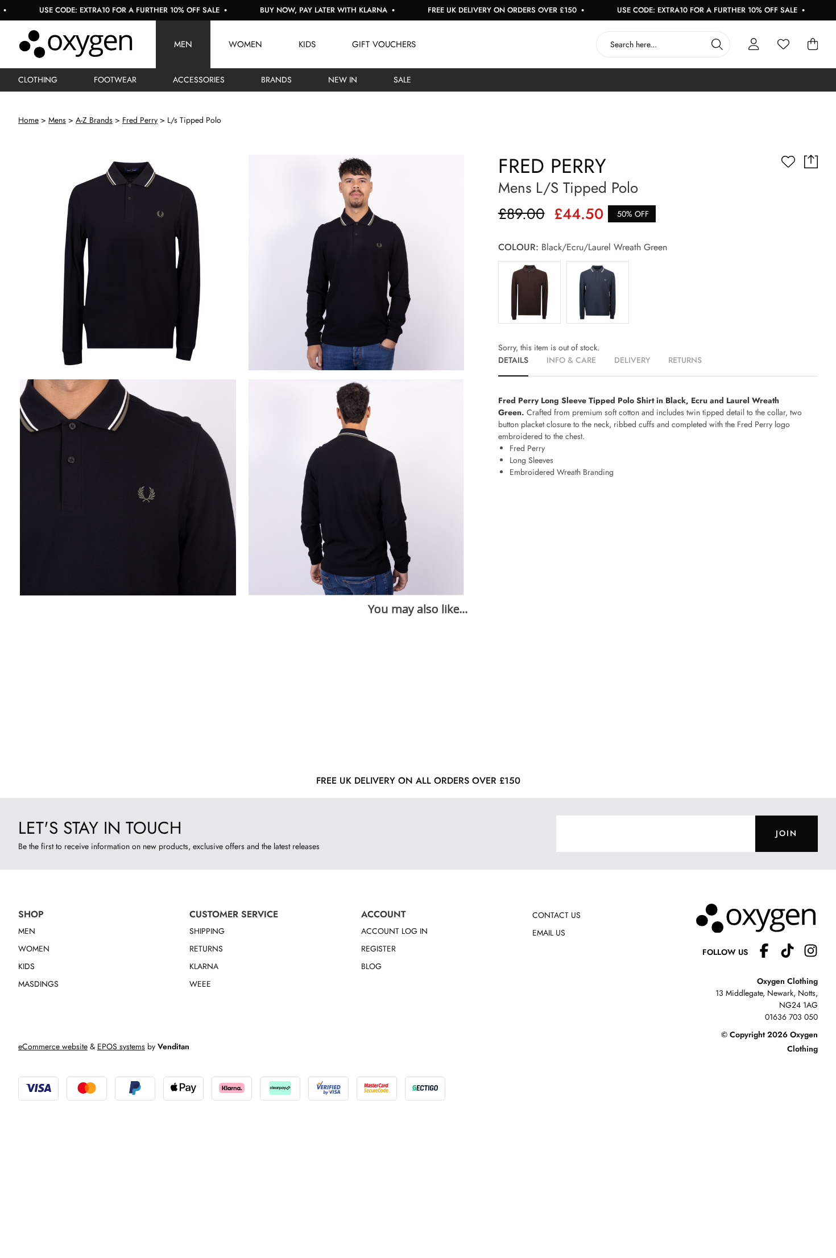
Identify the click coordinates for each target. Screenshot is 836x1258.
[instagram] (811, 952)
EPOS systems (121, 1046)
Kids (307, 44)
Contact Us (556, 915)
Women (245, 44)
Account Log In (394, 931)
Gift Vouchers (384, 44)
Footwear (115, 79)
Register (378, 948)
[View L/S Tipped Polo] (529, 292)
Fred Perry (140, 120)
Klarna (203, 966)
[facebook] (768, 952)
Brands (276, 79)
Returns (206, 948)
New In (342, 79)
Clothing (37, 79)
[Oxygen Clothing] (75, 44)
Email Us (548, 932)
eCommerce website (53, 1046)
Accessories (199, 79)
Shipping (207, 931)
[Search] (717, 44)
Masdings (38, 984)
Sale (402, 79)
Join (786, 833)
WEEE (200, 984)
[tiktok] (792, 952)
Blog (371, 966)
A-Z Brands (94, 120)
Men (183, 44)
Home (28, 120)
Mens (57, 120)
